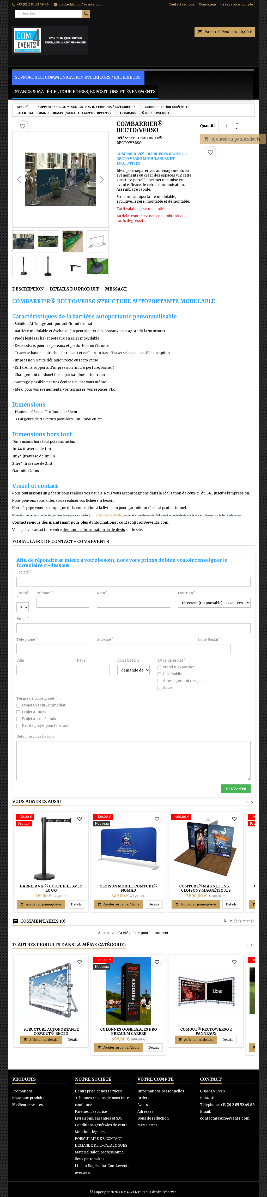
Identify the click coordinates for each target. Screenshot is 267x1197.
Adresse (105, 639)
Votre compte (155, 1079)
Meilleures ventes (27, 1105)
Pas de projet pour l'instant (45, 725)
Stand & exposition (179, 667)
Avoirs (142, 1105)
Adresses (145, 1111)
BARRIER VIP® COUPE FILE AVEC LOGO (51, 888)
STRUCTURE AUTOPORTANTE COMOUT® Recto (51, 1031)
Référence (126, 138)
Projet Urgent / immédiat (43, 705)
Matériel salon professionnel (100, 1152)
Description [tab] (28, 289)
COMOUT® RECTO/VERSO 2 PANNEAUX (206, 1031)
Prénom (45, 593)
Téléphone (27, 639)
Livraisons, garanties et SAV (99, 1118)
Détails (78, 904)
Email (22, 618)
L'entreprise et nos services (98, 1091)
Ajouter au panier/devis (232, 139)
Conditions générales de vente (101, 1125)
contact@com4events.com (80, 4)
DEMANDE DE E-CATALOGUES (101, 1145)
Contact (211, 1079)
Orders (143, 1098)
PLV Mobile (172, 674)
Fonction (186, 593)
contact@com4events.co (142, 522)
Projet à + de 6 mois (39, 719)
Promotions (22, 1091)
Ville (20, 660)
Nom (102, 593)
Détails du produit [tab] (74, 289)
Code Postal (209, 639)
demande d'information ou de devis (94, 530)
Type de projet (171, 660)
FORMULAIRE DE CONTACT (98, 1138)
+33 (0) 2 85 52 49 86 (32, 4)
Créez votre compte (236, 4)
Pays (81, 660)
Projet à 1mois (34, 712)
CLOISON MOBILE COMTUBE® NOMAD (128, 888)
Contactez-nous (181, 4)
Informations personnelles (160, 1091)
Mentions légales (90, 1132)
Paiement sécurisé (91, 1111)
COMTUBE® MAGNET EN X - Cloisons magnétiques (206, 888)
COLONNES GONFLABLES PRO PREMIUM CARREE (128, 1031)
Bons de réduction (153, 1118)
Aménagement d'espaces (185, 681)
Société (23, 572)
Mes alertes (147, 1125)
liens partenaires (89, 1159)
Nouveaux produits (28, 1098)
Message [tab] (116, 289)
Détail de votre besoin (35, 736)
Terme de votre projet (36, 698)
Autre (167, 687)
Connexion (207, 4)
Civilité (22, 594)
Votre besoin (128, 660)
